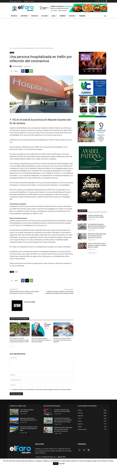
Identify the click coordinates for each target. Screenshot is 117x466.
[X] (104, 1)
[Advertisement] (58, 31)
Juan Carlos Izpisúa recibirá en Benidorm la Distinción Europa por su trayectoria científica (41, 340)
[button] (105, 16)
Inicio (11, 48)
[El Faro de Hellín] (11, 66)
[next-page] (14, 346)
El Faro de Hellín (18, 66)
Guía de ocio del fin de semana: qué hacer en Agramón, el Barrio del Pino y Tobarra (97, 245)
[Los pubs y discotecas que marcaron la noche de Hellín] (82, 218)
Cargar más (92, 253)
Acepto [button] (55, 463)
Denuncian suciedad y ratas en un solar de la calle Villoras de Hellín (29, 428)
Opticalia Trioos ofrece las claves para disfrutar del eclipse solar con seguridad (62, 340)
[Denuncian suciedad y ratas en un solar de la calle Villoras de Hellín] (14, 429)
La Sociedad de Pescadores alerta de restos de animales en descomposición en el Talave (97, 226)
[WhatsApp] (31, 71)
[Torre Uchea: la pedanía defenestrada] (14, 412)
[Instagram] (99, 1)
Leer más (62, 463)
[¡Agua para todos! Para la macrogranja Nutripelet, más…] (14, 420)
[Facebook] (96, 1)
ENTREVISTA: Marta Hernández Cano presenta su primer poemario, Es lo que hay (97, 235)
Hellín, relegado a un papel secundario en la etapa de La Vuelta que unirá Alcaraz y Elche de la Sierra (19, 340)
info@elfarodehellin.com (48, 457)
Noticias (16, 48)
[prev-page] (11, 346)
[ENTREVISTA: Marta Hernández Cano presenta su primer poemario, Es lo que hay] (82, 236)
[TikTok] (101, 1)
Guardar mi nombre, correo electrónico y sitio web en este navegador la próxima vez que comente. (41, 389)
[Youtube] (106, 1)
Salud (16, 272)
